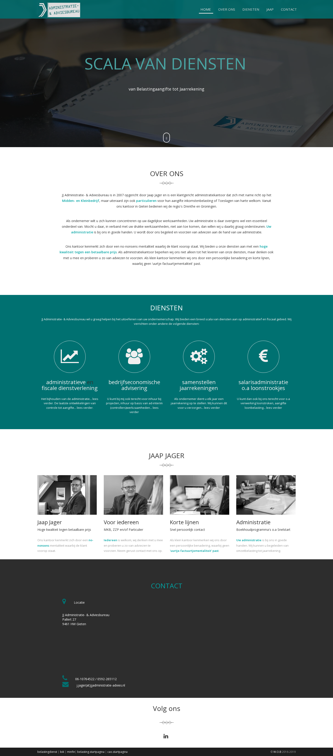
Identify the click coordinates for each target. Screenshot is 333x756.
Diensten (250, 9)
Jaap (270, 9)
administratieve (66, 382)
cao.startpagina (117, 752)
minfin (71, 752)
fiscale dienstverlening (70, 388)
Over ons (226, 9)
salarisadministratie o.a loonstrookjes (263, 385)
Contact (289, 9)
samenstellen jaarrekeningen (199, 385)
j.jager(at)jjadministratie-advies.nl (101, 685)
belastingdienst (47, 752)
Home (205, 9)
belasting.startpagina (90, 752)
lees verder (85, 408)
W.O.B (277, 752)
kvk (62, 752)
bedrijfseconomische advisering (134, 385)
